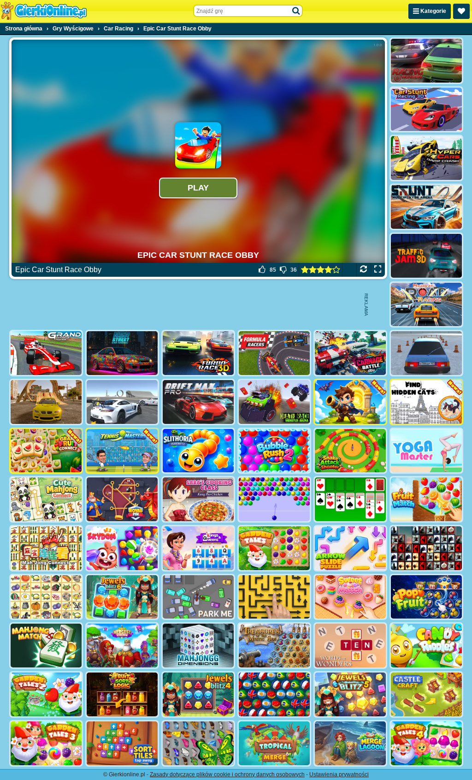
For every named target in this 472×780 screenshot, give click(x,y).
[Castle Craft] (426, 694)
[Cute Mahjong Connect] (46, 499)
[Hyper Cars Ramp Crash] (426, 158)
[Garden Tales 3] (46, 743)
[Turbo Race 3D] (198, 353)
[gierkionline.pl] (44, 11)
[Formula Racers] (274, 353)
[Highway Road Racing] (426, 304)
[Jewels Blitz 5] (350, 694)
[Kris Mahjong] (46, 597)
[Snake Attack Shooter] (350, 451)
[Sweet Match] (350, 597)
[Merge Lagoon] (350, 743)
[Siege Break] (350, 402)
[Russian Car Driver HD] (426, 353)
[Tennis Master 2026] (122, 451)
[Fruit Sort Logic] (122, 694)
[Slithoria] (198, 451)
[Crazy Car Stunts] (46, 402)
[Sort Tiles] (122, 743)
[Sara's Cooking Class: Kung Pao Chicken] (198, 499)
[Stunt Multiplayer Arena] (426, 207)
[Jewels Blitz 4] (198, 694)
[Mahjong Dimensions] (198, 645)
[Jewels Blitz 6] (122, 597)
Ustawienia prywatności (339, 774)
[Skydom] (122, 548)
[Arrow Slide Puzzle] (350, 548)
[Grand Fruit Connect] (46, 451)
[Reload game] (363, 270)
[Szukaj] (296, 11)
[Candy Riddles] (426, 645)
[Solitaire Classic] (350, 499)
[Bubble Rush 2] (274, 451)
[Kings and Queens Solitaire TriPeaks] (198, 548)
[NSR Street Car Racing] (122, 353)
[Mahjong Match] (46, 645)
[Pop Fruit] (426, 597)
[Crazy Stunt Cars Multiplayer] (122, 402)
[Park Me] (198, 597)
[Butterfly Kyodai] (198, 743)
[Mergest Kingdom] (122, 645)
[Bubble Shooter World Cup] (274, 694)
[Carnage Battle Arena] (350, 353)
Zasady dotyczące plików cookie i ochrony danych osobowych (227, 774)
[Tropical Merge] (274, 743)
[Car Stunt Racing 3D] (426, 109)
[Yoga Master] (426, 451)
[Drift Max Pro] (198, 402)
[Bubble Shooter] (274, 499)
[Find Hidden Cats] (426, 402)
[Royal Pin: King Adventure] (122, 499)
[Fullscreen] (378, 270)
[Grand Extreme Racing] (46, 353)
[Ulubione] (461, 11)
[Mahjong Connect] (46, 548)
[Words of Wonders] (350, 645)
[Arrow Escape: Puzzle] (274, 597)
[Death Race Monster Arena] (274, 402)
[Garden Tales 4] (426, 743)
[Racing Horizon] (426, 60)
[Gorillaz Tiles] (426, 548)
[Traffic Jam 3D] (426, 255)
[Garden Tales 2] (46, 694)
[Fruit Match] (426, 499)
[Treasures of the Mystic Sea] (274, 645)
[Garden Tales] (274, 548)
